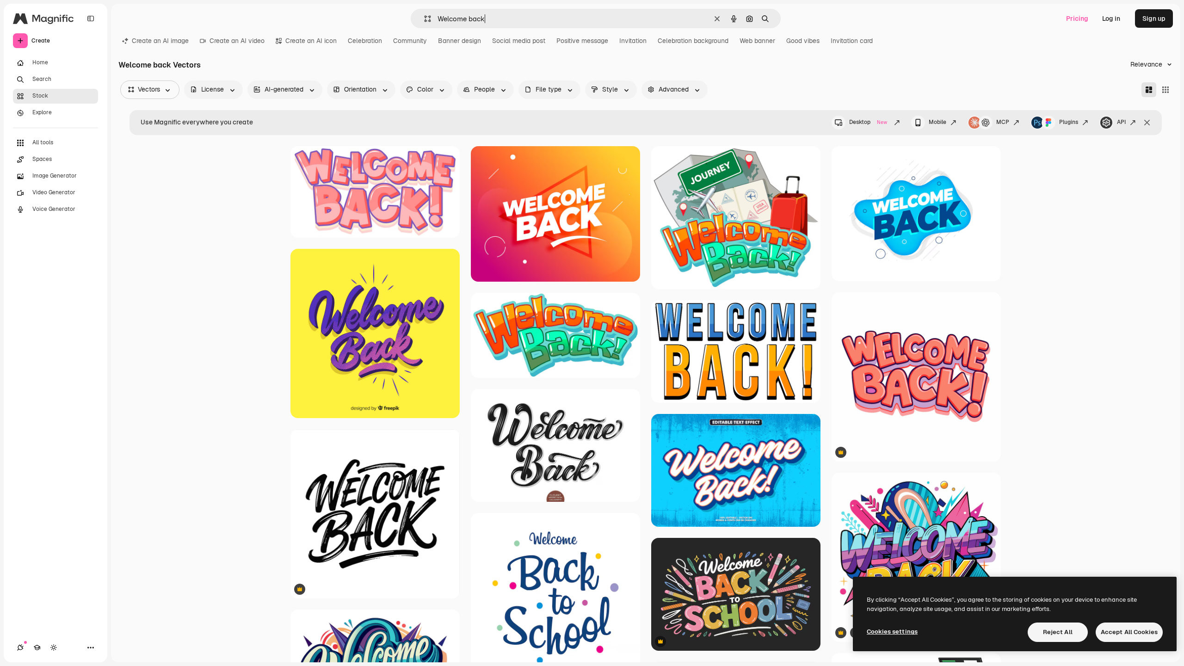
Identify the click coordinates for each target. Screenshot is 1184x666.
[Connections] (20, 647)
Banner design (459, 41)
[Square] (1165, 89)
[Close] (1147, 122)
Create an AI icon (311, 41)
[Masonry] (1148, 89)
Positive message (582, 41)
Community (410, 41)
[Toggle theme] (53, 647)
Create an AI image (160, 41)
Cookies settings (892, 631)
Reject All (1058, 632)
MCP (1002, 122)
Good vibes (803, 41)
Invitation (633, 41)
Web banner (757, 41)
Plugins (1068, 122)
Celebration (365, 41)
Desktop (868, 122)
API (1121, 122)
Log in (1111, 18)
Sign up (1154, 18)
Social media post (518, 41)
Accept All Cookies (1129, 632)
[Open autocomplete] (424, 18)
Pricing (1077, 18)
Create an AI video (237, 41)
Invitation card (852, 41)
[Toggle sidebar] (90, 18)
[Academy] (37, 647)
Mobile (937, 122)
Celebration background (693, 41)
